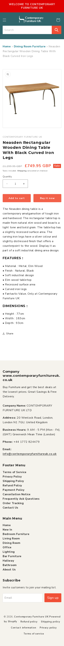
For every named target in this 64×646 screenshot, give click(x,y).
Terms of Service (14, 472)
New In (7, 529)
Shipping (22, 171)
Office (7, 547)
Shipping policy (50, 621)
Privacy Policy (12, 476)
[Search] (56, 30)
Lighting (9, 552)
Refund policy (28, 621)
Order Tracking (13, 503)
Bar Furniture (12, 556)
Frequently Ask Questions (21, 499)
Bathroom (10, 565)
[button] (4, 20)
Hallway (8, 560)
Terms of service (33, 633)
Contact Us (10, 507)
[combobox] (27, 30)
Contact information (23, 627)
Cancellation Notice (16, 494)
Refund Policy (12, 485)
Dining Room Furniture (30, 46)
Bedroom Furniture (16, 534)
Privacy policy (48, 627)
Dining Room (11, 543)
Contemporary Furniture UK (31, 616)
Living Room (11, 538)
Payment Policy (13, 490)
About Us (9, 569)
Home (7, 46)
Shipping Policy (13, 481)
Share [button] (10, 333)
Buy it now (47, 198)
